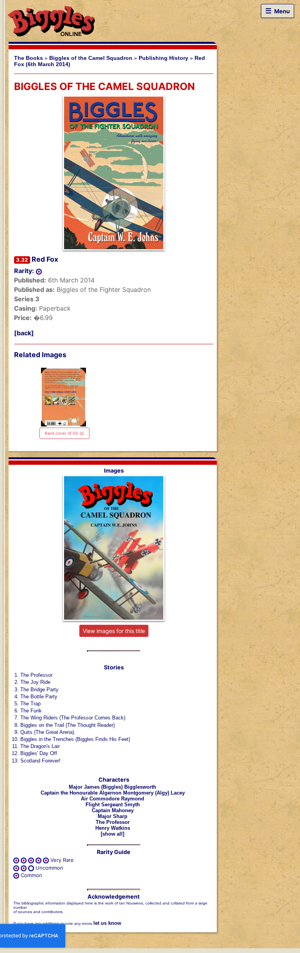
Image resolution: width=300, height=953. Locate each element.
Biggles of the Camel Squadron (90, 58)
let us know (107, 923)
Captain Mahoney (113, 810)
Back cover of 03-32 (64, 433)
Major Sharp (112, 816)
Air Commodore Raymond (112, 799)
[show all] (112, 834)
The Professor (113, 822)
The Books (28, 58)
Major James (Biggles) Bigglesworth (112, 787)
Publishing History (163, 58)
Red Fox (45, 259)
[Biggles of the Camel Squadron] (113, 172)
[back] (24, 333)
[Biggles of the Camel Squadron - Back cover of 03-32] (63, 397)
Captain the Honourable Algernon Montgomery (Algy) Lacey (113, 793)
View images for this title (114, 631)
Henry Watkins (112, 828)
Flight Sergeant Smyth (113, 804)
